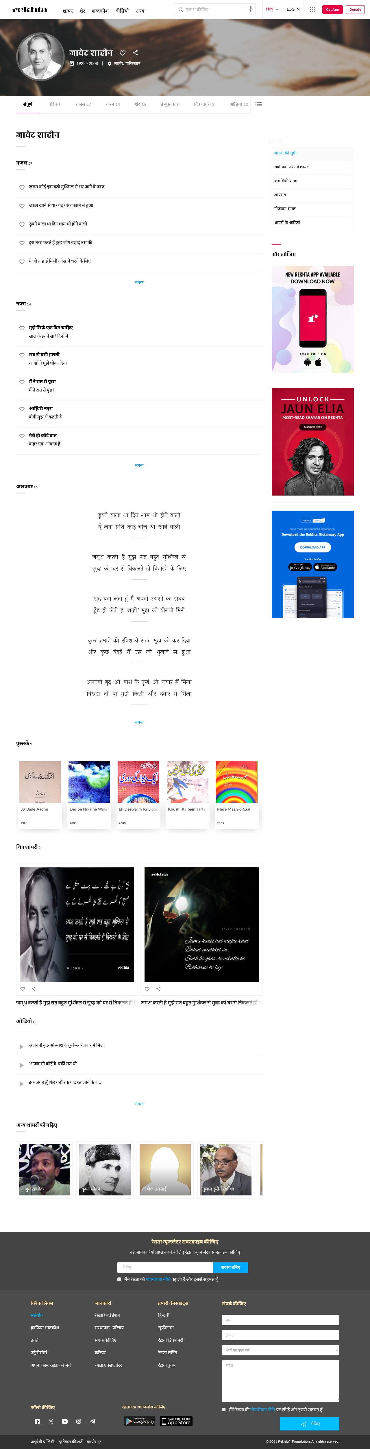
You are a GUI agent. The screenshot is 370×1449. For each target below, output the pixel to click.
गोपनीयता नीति (158, 1279)
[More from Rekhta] (312, 9)
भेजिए (315, 1423)
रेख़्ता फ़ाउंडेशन (107, 1315)
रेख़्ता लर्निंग (167, 1352)
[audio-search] (251, 9)
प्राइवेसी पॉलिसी (42, 1441)
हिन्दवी (163, 1315)
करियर (100, 1352)
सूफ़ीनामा (166, 1327)
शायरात (280, 195)
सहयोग (37, 1315)
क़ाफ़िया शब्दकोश (45, 1327)
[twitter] (51, 1421)
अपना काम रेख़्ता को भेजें (51, 1365)
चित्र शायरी (204, 105)
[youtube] (64, 1421)
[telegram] (92, 1421)
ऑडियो (239, 105)
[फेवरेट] (122, 52)
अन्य (140, 11)
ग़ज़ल (83, 105)
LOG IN (293, 9)
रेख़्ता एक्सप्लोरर (108, 1365)
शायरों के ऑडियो (287, 223)
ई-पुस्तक (170, 105)
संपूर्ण (27, 105)
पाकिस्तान (132, 64)
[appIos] (176, 1421)
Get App (332, 9)
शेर (140, 105)
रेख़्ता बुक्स (167, 1365)
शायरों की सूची (285, 153)
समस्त (139, 283)
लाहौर (118, 64)
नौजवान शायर (285, 209)
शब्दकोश (100, 11)
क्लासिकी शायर (286, 181)
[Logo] (29, 10)
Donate (355, 9)
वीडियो (122, 11)
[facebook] (37, 1421)
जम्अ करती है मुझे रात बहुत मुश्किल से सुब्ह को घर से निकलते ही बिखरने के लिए (88, 1002)
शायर (68, 11)
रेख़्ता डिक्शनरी (170, 1340)
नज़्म (113, 105)
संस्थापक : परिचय (109, 1327)
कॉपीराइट (94, 1441)
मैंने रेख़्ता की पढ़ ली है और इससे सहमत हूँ (171, 1279)
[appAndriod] (139, 1421)
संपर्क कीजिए (105, 1340)
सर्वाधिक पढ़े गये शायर (291, 167)
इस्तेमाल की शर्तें (70, 1441)
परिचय (54, 105)
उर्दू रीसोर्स (39, 1352)
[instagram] (78, 1421)
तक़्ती (35, 1340)
